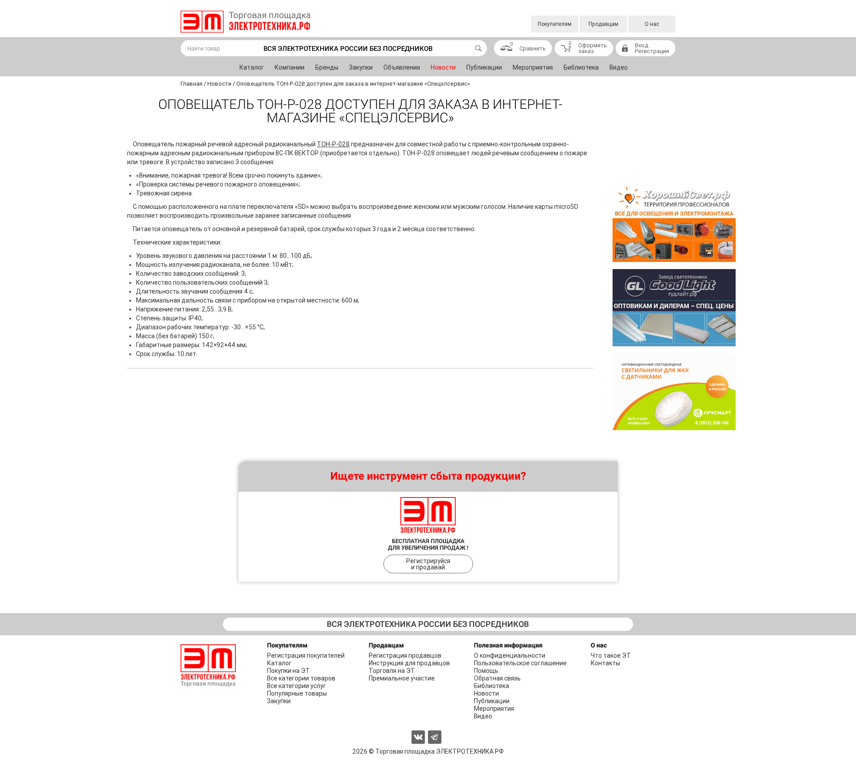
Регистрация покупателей (306, 655)
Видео (618, 67)
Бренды (326, 67)
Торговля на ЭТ (392, 670)
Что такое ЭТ (611, 655)
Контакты (605, 663)
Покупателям (555, 24)
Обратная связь (497, 678)
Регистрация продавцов (405, 655)
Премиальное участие (402, 678)
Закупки (361, 67)
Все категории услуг (296, 685)
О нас (652, 24)
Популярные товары (297, 693)
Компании (290, 67)
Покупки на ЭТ (288, 670)
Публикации (484, 67)
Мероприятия (533, 67)
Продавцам (603, 24)
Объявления (401, 67)
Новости (443, 67)
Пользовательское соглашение (520, 663)
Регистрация (652, 51)
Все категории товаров (301, 678)
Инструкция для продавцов (409, 663)
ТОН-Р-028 (333, 144)
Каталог (251, 67)
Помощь (486, 670)
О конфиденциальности (509, 655)
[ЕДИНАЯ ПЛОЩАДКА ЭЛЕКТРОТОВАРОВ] (245, 22)
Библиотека (581, 67)
